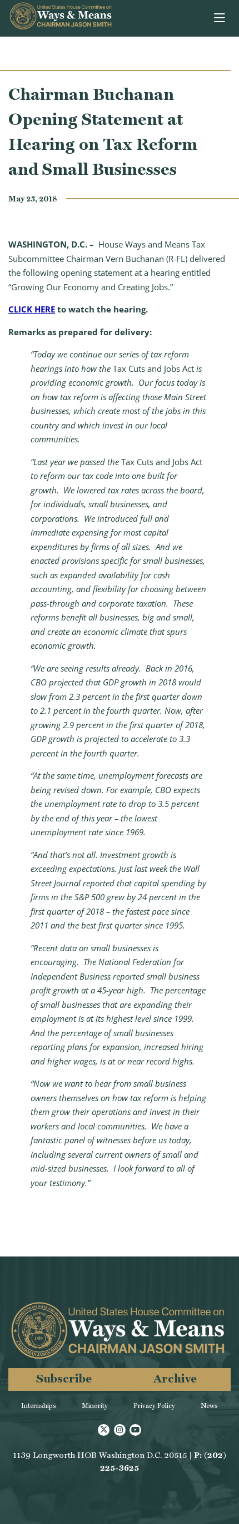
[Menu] (220, 18)
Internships (38, 1406)
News (209, 1406)
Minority (95, 1406)
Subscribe (64, 1378)
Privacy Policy (154, 1406)
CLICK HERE (31, 309)
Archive (175, 1378)
